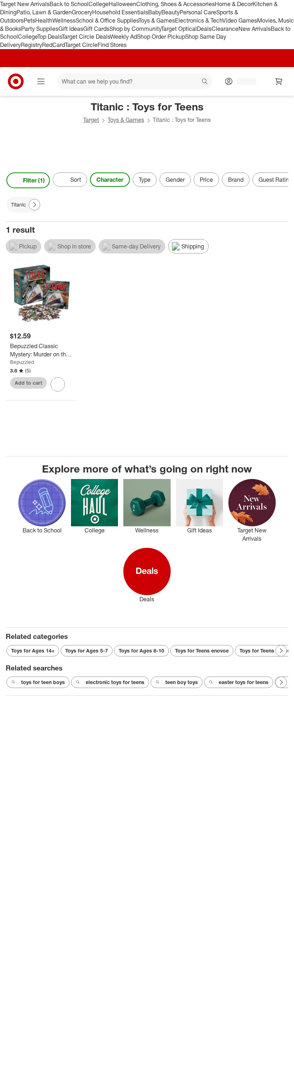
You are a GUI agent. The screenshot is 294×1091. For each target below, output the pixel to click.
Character (109, 179)
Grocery (82, 12)
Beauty (170, 12)
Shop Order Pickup (161, 36)
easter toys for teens (244, 682)
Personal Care (198, 12)
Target (91, 119)
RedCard (53, 44)
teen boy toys (181, 682)
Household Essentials (120, 12)
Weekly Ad (123, 36)
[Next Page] (281, 180)
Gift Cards (96, 28)
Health (43, 20)
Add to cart (28, 383)
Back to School (69, 4)
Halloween (122, 4)
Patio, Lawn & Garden (44, 12)
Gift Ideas (70, 28)
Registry (31, 44)
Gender (175, 179)
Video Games (239, 20)
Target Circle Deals (86, 36)
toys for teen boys (43, 682)
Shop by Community (135, 28)
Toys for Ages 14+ (32, 651)
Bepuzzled (22, 362)
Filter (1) (34, 180)
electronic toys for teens (115, 682)
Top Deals (49, 36)
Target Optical (179, 28)
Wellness (64, 20)
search (205, 82)
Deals (204, 28)
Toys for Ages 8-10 (141, 651)
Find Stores (112, 44)
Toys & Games (156, 20)
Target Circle (81, 44)
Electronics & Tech (198, 20)
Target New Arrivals (24, 4)
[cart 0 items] (279, 81)
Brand (235, 179)
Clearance (225, 28)
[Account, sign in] (242, 81)
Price (206, 179)
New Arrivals (254, 28)
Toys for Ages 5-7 (86, 651)
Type (145, 179)
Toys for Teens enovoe (202, 651)
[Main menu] (41, 81)
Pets (29, 20)
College (99, 4)
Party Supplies (39, 28)
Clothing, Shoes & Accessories (175, 4)
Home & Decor (233, 4)
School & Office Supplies (107, 20)
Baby (154, 12)
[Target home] (15, 81)
